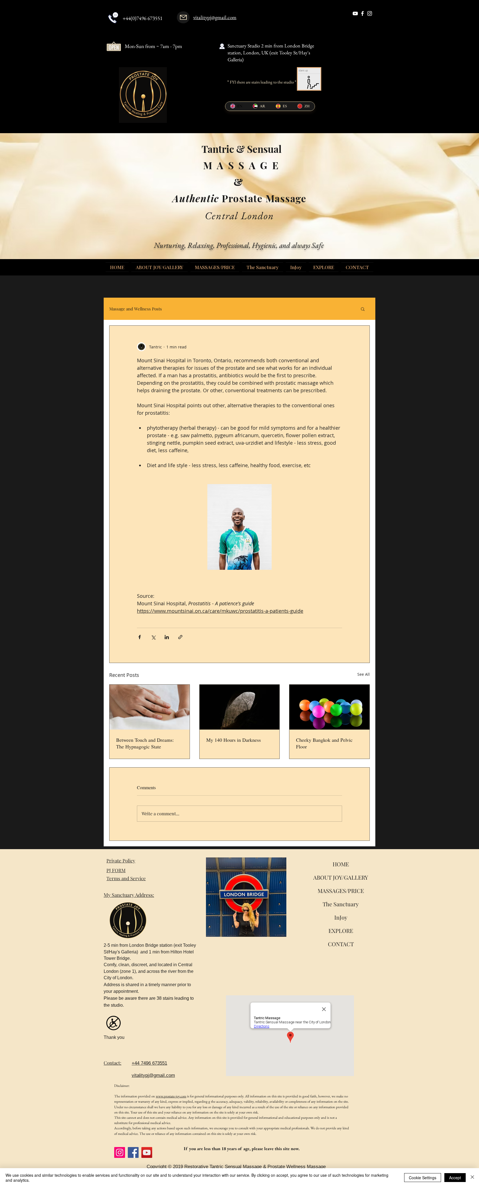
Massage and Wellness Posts (135, 309)
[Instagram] (119, 1152)
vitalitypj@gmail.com (214, 17)
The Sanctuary (341, 904)
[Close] (472, 1178)
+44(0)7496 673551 (142, 18)
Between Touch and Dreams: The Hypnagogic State (145, 743)
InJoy (340, 917)
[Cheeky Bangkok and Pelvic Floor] (329, 707)
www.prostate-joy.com (171, 1096)
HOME (341, 864)
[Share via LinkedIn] (166, 637)
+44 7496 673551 (149, 1063)
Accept (455, 1177)
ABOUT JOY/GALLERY (340, 877)
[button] (362, 309)
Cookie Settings (422, 1177)
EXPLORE (340, 930)
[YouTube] (146, 1152)
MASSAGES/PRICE (341, 890)
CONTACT (341, 944)
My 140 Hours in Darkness (233, 740)
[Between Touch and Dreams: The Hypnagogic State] (149, 707)
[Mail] (183, 17)
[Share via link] (180, 637)
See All (363, 674)
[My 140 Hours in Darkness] (240, 707)
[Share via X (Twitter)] (153, 637)
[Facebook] (133, 1152)
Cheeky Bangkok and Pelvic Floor (324, 743)
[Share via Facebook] (139, 637)
